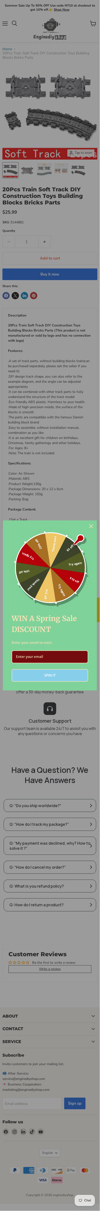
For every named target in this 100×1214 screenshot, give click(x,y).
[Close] (91, 526)
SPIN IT (50, 675)
